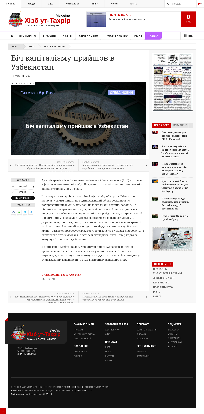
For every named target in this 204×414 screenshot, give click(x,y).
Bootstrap (15, 390)
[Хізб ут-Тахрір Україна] (41, 19)
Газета (133, 4)
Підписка (141, 334)
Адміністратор (112, 330)
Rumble (173, 346)
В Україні (49, 35)
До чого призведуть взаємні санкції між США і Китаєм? (174, 136)
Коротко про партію (84, 334)
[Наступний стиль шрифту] (33, 192)
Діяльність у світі (164, 278)
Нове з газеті (161, 125)
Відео (50, 4)
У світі (67, 35)
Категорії (109, 356)
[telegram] (30, 212)
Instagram (175, 338)
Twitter (174, 334)
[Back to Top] (3, 411)
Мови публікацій (82, 339)
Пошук (108, 360)
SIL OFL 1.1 (47, 394)
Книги (95, 4)
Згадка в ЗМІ (143, 356)
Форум (114, 4)
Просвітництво (116, 35)
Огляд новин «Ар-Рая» (54, 46)
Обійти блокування (147, 330)
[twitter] (25, 212)
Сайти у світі (80, 352)
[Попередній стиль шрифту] (13, 192)
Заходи (31, 4)
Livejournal (175, 342)
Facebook (174, 330)
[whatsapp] (19, 212)
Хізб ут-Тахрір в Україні (167, 273)
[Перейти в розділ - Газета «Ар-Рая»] (172, 239)
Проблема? (142, 339)
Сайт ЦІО (78, 356)
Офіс (107, 334)
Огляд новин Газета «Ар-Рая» (61, 274)
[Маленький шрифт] (13, 186)
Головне (10, 4)
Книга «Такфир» (118, 15)
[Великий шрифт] (33, 186)
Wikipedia (141, 352)
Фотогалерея (72, 4)
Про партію (27, 35)
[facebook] (13, 212)
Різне (138, 35)
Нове (107, 347)
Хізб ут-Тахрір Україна (73, 387)
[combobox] (180, 3)
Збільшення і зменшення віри (127, 19)
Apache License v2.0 (83, 390)
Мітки (108, 352)
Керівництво (88, 35)
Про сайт (78, 330)
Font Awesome (17, 394)
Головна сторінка (12, 36)
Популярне (180, 125)
